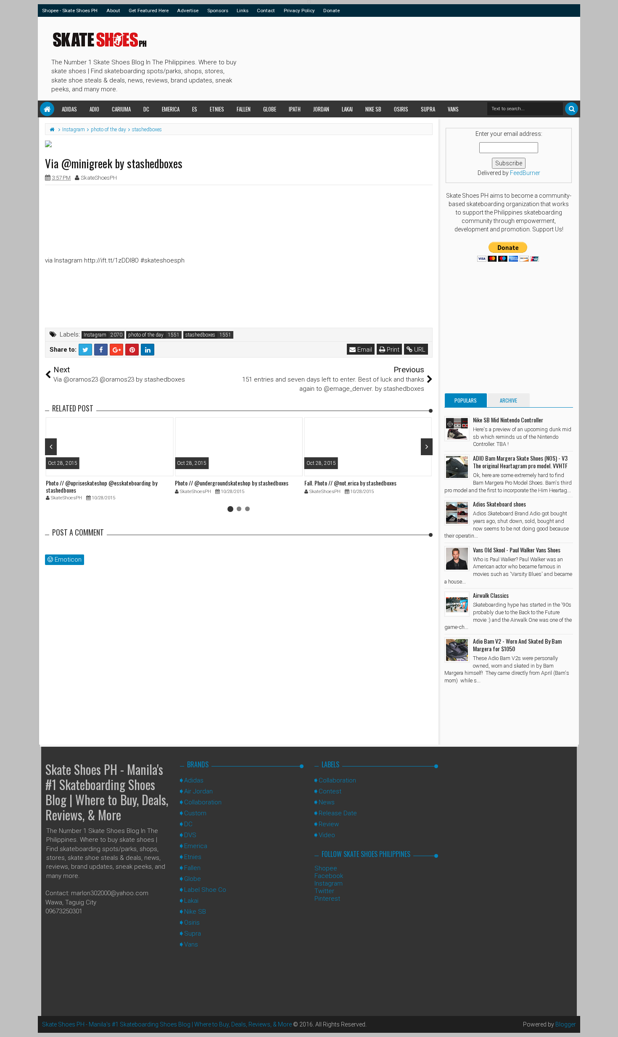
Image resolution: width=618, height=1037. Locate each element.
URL (418, 349)
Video (327, 835)
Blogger (565, 1024)
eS (194, 109)
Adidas (69, 109)
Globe (269, 109)
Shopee (325, 868)
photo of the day (146, 335)
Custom (195, 813)
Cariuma (121, 109)
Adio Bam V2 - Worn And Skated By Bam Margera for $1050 (517, 645)
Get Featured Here (149, 10)
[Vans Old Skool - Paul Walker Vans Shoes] (457, 559)
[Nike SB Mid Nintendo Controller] (457, 429)
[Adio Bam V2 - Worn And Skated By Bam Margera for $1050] (457, 650)
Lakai (347, 109)
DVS (190, 835)
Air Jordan (198, 791)
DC (146, 109)
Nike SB (373, 109)
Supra (428, 109)
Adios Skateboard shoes (499, 503)
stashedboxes (200, 335)
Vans (453, 109)
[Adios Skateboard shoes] (457, 513)
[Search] (571, 108)
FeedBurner (525, 173)
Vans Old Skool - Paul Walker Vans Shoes (516, 549)
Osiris (401, 109)
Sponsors (217, 10)
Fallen (244, 109)
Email (364, 349)
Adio (94, 109)
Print (392, 349)
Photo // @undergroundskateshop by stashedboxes (231, 482)
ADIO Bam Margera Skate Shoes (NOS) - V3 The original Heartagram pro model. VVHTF (520, 462)
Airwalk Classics (491, 595)
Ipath (295, 109)
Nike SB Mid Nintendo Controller (508, 419)
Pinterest (327, 898)
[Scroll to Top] (607, 1022)
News (327, 802)
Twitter (324, 891)
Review (329, 824)
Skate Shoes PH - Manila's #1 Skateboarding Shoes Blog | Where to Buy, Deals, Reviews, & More (106, 792)
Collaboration (203, 802)
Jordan (321, 109)
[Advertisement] (393, 57)
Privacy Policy (299, 10)
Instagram (95, 335)
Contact (266, 10)
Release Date (338, 813)
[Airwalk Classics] (457, 604)
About (113, 10)
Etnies (217, 109)
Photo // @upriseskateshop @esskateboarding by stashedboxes (101, 486)
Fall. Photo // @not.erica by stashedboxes (350, 482)
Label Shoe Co (205, 890)
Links (242, 10)
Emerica (171, 109)
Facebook (328, 876)
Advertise (187, 10)
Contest (330, 791)
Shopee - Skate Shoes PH (70, 10)
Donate (331, 10)
